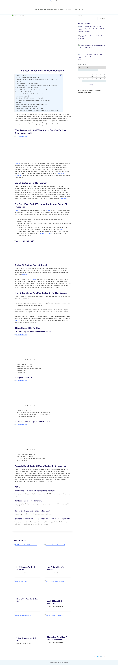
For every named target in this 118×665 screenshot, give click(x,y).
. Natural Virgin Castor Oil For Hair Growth (33, 332)
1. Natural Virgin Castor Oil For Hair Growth (30, 94)
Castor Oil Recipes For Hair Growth (27, 88)
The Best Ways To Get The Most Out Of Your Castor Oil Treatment (37, 86)
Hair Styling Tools (65, 9)
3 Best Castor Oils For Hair (25, 92)
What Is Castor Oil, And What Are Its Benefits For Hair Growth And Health (37, 80)
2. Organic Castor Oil (23, 96)
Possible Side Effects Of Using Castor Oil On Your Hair (33, 100)
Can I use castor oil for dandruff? (27, 106)
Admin (19, 572)
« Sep (91, 84)
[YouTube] (104, 656)
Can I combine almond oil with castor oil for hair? (32, 104)
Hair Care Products (53, 9)
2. (23, 378)
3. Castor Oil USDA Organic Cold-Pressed (30, 98)
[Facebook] (94, 656)
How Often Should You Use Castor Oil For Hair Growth (33, 90)
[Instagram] (101, 656)
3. (32, 421)
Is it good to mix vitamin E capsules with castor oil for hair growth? (37, 110)
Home (37, 9)
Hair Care (43, 9)
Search (80, 15)
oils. (61, 229)
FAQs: (19, 102)
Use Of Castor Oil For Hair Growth (27, 83)
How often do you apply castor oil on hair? (30, 108)
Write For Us (79, 9)
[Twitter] (97, 656)
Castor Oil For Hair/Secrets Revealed (27, 77)
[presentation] (27, 553)
